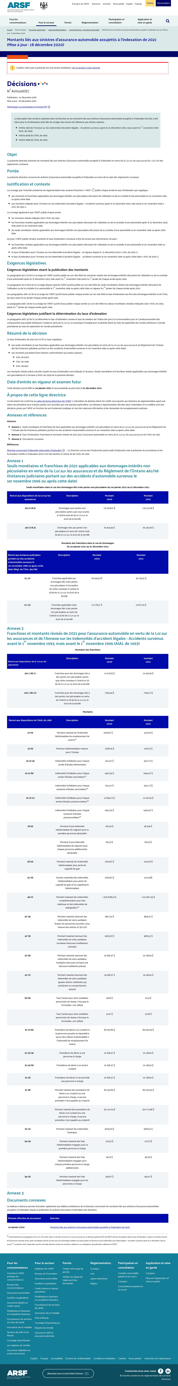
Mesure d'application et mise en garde (157, 1279)
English (129, 4)
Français (138, 4)
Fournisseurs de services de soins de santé (19, 1320)
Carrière (122, 1358)
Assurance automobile (37, 29)
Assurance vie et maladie (19, 1327)
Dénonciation (163, 3)
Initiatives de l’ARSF (44, 1268)
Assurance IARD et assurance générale (44, 1334)
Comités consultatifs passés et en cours (128, 1274)
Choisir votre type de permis (73, 1270)
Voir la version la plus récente (86, 68)
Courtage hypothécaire (18, 1340)
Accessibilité (57, 1358)
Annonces (96, 4)
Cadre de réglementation (57, 29)
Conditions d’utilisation (104, 1358)
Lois (92, 1273)
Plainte (150, 3)
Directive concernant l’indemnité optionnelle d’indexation (34, 450)
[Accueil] (26, 6)
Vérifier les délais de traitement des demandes (73, 1280)
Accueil (9, 29)
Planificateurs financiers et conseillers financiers (18, 1312)
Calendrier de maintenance (157, 1358)
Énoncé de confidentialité (78, 1358)
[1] (7, 1236)
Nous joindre (118, 4)
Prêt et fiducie (42, 1317)
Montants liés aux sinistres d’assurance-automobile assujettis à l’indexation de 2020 (90, 1227)
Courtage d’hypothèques (47, 1322)
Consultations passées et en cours (130, 1288)
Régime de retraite (44, 1327)
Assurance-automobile (18, 1292)
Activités (107, 4)
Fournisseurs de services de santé (47, 1306)
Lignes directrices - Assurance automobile (84, 29)
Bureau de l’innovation (46, 1273)
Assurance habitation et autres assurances (18, 1351)
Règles (93, 1283)
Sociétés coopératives (18, 1297)
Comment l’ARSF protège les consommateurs (15, 1276)
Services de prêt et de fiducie (18, 1333)
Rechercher (167, 17)
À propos (94, 1268)
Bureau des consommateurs (15, 1286)
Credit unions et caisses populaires (46, 1290)
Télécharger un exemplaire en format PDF (27, 107)
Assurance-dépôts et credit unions (17, 1304)
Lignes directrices (99, 1278)
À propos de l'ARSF (80, 4)
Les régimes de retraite (18, 1345)
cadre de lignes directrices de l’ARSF (53, 401)
